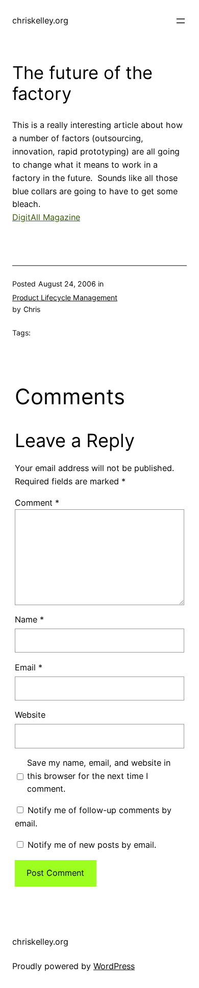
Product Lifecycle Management (64, 297)
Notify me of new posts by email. (92, 845)
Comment (37, 503)
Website (30, 715)
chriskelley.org (40, 20)
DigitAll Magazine (46, 217)
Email (28, 667)
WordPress (114, 966)
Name (29, 619)
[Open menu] (181, 21)
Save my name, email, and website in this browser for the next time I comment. (98, 776)
